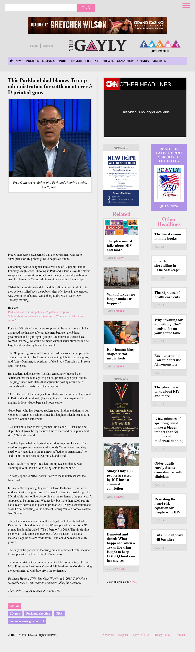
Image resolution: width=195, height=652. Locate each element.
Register (48, 46)
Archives (159, 61)
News (19, 61)
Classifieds (125, 61)
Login (34, 46)
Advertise (108, 635)
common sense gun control (27, 621)
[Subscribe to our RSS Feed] (160, 44)
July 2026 (169, 206)
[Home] (98, 45)
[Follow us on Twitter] (152, 44)
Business (48, 61)
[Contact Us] (168, 44)
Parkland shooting (38, 613)
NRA (59, 613)
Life (88, 61)
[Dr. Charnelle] (121, 409)
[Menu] (186, 5)
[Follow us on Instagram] (176, 44)
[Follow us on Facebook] (144, 44)
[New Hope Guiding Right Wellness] (121, 178)
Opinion (143, 61)
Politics (32, 61)
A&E (97, 61)
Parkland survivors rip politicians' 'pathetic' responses (39, 312)
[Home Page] (11, 61)
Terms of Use (141, 635)
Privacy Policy (162, 635)
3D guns (15, 613)
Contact (180, 635)
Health (76, 61)
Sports (63, 61)
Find (86, 8)
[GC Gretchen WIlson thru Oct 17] (97, 25)
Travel (108, 61)
